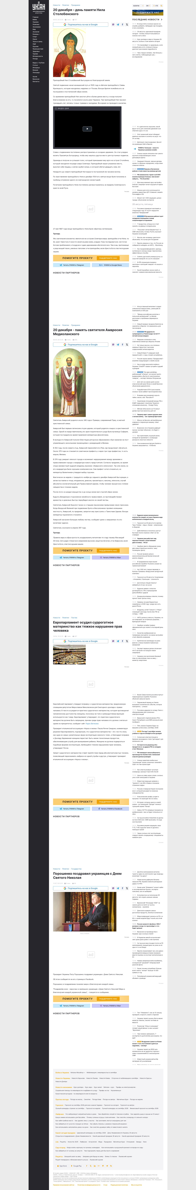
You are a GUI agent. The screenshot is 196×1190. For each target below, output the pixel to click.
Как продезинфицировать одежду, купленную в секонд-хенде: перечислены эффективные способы (147, 251)
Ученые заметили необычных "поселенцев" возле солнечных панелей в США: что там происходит (147, 762)
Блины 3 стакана (111, 1156)
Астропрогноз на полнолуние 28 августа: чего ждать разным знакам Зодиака (146, 897)
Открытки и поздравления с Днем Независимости (73, 1136)
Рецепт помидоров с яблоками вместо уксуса (72, 1160)
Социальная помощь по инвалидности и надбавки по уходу (76, 1090)
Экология (36, 32)
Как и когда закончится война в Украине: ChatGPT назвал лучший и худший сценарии (147, 366)
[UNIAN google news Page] (98, 1165)
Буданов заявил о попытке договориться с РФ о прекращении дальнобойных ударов (144, 590)
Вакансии (36, 79)
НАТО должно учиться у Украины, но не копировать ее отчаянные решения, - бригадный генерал (147, 619)
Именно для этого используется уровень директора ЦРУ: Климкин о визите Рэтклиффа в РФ (147, 192)
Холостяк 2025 (73, 1142)
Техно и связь (37, 41)
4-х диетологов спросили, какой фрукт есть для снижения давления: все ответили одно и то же (146, 129)
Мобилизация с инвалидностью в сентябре (102, 1072)
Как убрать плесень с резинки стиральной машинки (108, 1124)
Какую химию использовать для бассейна (70, 1117)
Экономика (37, 27)
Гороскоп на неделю (93, 1108)
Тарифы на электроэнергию (125, 1087)
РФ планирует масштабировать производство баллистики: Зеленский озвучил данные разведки (146, 754)
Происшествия (38, 49)
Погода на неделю (136, 1099)
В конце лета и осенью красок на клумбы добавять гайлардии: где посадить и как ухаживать (147, 26)
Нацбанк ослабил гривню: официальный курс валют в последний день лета (147, 627)
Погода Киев (96, 1099)
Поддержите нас (147, 12)
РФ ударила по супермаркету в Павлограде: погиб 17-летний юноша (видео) (146, 334)
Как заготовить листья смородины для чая (111, 1120)
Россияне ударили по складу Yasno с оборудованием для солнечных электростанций (147, 712)
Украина (35, 22)
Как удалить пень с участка (84, 1120)
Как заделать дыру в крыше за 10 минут (145, 1114)
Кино (144, 1142)
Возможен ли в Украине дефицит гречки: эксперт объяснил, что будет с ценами (146, 430)
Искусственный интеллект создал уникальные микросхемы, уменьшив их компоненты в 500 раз (146, 308)
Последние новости (145, 19)
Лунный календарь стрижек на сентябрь (70, 1108)
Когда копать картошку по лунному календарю (83, 1147)
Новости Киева (104, 1078)
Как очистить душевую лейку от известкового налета (108, 1127)
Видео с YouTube (38, 63)
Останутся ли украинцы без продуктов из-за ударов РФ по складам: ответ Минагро (146, 747)
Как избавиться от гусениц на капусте (69, 1151)
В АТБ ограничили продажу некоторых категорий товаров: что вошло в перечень (147, 264)
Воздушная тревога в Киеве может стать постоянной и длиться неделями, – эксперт (147, 1043)
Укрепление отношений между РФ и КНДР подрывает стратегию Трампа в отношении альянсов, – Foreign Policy (147, 403)
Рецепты (63, 1142)
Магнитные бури (122, 1099)
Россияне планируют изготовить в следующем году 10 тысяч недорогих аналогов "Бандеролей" (146, 210)
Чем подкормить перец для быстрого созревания (101, 1151)
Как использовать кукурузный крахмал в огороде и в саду (122, 1147)
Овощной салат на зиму (72, 1156)
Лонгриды (36, 72)
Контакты (36, 81)
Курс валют (98, 1087)
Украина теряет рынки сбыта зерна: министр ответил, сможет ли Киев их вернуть (147, 1020)
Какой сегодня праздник (65, 1133)
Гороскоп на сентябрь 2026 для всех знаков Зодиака (83, 1105)
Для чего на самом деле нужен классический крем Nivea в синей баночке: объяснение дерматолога (147, 384)
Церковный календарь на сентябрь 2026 (91, 1133)
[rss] (111, 1165)
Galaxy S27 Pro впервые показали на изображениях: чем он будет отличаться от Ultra (147, 812)
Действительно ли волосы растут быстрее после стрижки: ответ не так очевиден (146, 533)
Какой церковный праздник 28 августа (106, 1136)
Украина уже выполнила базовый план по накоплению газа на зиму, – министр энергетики (146, 658)
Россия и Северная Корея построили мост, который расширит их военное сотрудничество (147, 791)
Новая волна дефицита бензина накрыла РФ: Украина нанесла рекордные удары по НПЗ (147, 882)
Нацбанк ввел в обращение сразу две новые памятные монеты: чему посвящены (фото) (146, 548)
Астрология (93, 1142)
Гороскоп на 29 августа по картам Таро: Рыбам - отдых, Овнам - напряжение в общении (147, 525)
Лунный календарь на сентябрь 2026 (115, 1108)
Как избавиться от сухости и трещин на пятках (72, 1124)
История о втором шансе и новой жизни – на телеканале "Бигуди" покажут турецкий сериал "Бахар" (146, 804)
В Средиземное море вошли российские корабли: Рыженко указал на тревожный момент (146, 564)
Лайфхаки (60, 1114)
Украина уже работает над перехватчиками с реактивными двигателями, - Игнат (144, 540)
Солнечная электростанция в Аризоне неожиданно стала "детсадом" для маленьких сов (147, 739)
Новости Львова (92, 1078)
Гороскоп (59, 1105)
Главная (35, 17)
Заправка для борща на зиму (93, 1156)
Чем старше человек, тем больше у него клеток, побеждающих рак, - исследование (147, 55)
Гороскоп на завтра (127, 1105)
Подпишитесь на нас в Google (83, 24)
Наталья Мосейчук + (78, 1072)
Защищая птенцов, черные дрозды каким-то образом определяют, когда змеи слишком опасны (147, 163)
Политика (36, 24)
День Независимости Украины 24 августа (122, 1133)
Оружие (35, 46)
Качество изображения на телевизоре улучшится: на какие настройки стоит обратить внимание (147, 635)
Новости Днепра (61, 1081)
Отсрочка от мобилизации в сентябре (125, 1078)
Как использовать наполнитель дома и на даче (72, 1127)
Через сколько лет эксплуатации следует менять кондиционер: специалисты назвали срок (147, 835)
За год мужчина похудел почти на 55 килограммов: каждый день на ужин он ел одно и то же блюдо (147, 945)
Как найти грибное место (64, 1120)
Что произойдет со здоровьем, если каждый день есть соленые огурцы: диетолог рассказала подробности (147, 47)
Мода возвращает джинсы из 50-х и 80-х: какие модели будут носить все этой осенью (147, 918)
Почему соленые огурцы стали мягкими (101, 1117)
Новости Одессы (146, 1078)
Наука (35, 39)
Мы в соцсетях (136, 1185)
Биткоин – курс (109, 1087)
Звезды (138, 1142)
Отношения (130, 1142)
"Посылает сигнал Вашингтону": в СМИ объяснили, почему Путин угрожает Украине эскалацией (146, 232)
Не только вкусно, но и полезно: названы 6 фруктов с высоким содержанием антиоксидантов (146, 347)
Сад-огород (60, 1148)
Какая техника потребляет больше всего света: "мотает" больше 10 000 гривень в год (146, 970)
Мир (34, 29)
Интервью (36, 67)
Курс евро (88, 1087)
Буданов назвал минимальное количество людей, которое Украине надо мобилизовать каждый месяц (147, 517)
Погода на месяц (76, 1099)
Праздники (108, 1142)
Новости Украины (63, 1078)
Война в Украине (62, 1073)
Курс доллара (78, 1087)
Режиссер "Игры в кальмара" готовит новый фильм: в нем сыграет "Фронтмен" (145, 1028)
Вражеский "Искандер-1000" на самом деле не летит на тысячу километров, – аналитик (146, 905)
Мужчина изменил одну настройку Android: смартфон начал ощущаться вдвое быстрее (147, 184)
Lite (57, 1142)
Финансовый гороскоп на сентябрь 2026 (144, 1108)
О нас (105, 1185)
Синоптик (87, 1099)
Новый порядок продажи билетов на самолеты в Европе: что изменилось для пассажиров (147, 326)
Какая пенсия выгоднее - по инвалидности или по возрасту (76, 1094)
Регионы (36, 34)
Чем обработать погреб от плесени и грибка (113, 1114)
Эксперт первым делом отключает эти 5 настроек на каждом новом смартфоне (147, 650)
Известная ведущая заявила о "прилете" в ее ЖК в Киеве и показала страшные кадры (145, 783)
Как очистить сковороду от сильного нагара (132, 1117)
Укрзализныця (116, 1090)
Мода (100, 1142)
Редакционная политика (119, 1185)
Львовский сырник (125, 1156)
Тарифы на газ (104, 1090)
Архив (35, 76)
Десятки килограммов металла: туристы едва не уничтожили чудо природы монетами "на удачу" (147, 874)
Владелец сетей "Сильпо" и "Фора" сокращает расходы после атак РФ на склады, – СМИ (147, 612)
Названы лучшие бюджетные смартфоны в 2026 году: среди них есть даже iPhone (146, 604)
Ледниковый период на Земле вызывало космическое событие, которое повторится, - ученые (147, 704)
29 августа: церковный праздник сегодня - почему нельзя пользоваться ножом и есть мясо (146, 33)
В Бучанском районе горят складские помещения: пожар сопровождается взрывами (147, 218)
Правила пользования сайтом (63, 1185)
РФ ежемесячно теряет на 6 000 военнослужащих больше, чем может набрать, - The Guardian (146, 177)
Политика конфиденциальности (88, 1185)
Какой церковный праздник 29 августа (135, 1136)
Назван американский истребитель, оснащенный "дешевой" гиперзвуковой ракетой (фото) (147, 963)
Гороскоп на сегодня (111, 1105)
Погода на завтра (109, 1099)
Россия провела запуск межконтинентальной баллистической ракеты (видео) (145, 556)
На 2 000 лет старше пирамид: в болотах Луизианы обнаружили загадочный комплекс (147, 571)
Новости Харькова (78, 1078)
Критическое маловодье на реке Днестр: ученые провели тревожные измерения (146, 643)
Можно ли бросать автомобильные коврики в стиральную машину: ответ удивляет (147, 422)
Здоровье (36, 51)
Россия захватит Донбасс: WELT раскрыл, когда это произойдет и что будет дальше (146, 926)
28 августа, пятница (142, 204)
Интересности (38, 56)
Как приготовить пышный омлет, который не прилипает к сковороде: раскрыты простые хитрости (146, 438)
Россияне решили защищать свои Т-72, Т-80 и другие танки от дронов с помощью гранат (146, 827)
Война (35, 19)
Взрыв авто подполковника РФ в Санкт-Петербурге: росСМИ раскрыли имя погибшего (147, 720)
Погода (35, 58)
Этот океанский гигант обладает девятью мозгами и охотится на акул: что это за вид (146, 136)
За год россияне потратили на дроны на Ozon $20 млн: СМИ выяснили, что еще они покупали (147, 820)
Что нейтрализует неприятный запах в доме (80, 1114)
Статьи (35, 65)
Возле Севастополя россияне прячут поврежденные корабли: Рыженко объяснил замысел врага (147, 697)
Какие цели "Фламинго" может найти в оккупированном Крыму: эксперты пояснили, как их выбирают (147, 889)
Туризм (35, 54)
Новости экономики (64, 1087)
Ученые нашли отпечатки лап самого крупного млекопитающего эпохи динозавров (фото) (147, 155)
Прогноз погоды (62, 1099)
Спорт (35, 36)
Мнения (35, 70)
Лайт (34, 44)
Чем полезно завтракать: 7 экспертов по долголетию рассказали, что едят (147, 1036)
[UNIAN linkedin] (94, 1165)
